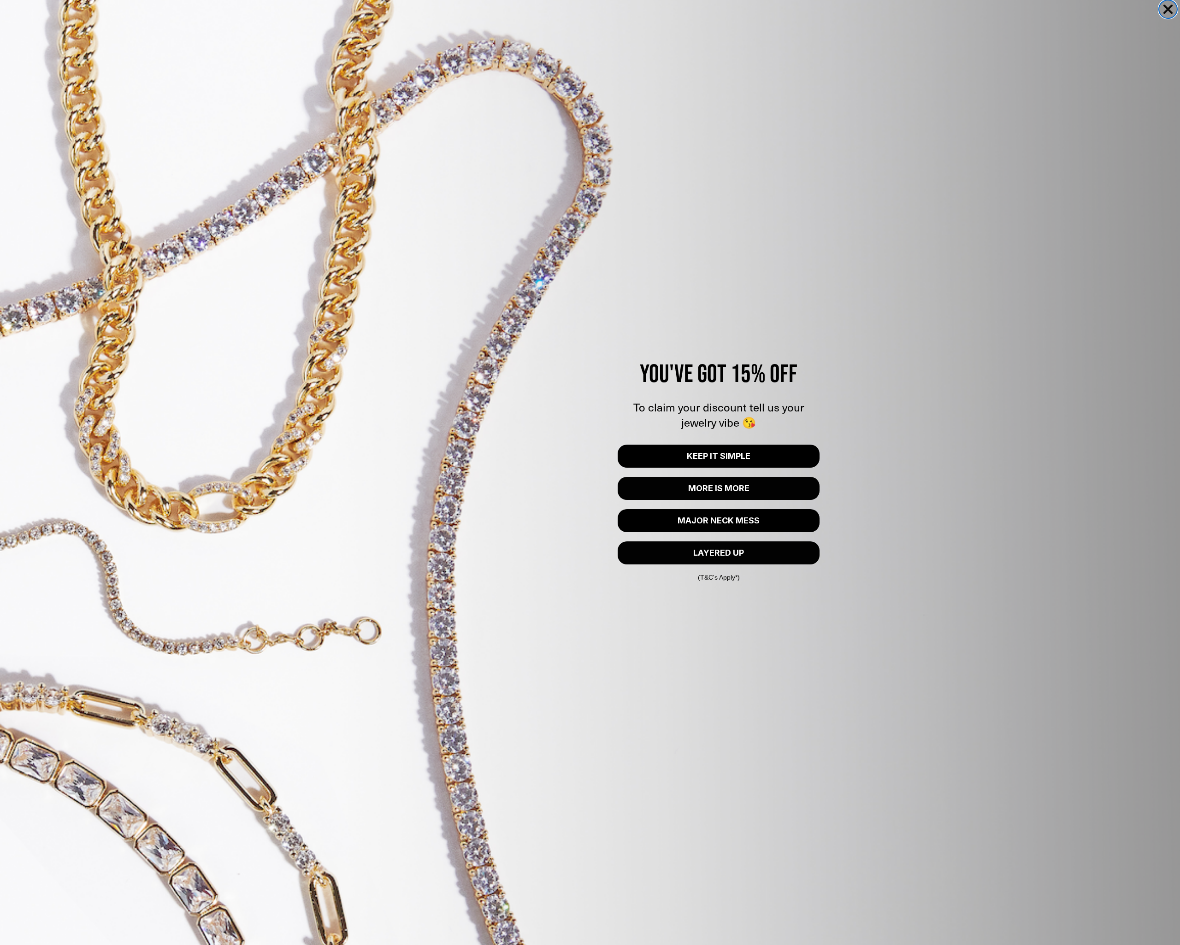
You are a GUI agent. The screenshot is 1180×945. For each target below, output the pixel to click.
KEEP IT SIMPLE (718, 456)
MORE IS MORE (718, 488)
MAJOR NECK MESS (719, 520)
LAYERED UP (718, 553)
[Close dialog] (1168, 9)
